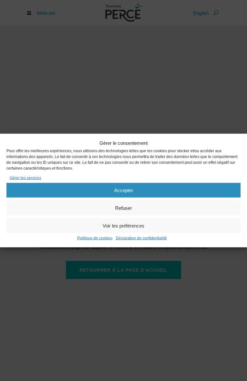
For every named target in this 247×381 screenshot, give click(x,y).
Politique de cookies (95, 238)
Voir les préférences (123, 225)
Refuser (123, 207)
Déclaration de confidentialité (141, 238)
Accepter (123, 190)
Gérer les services (25, 178)
